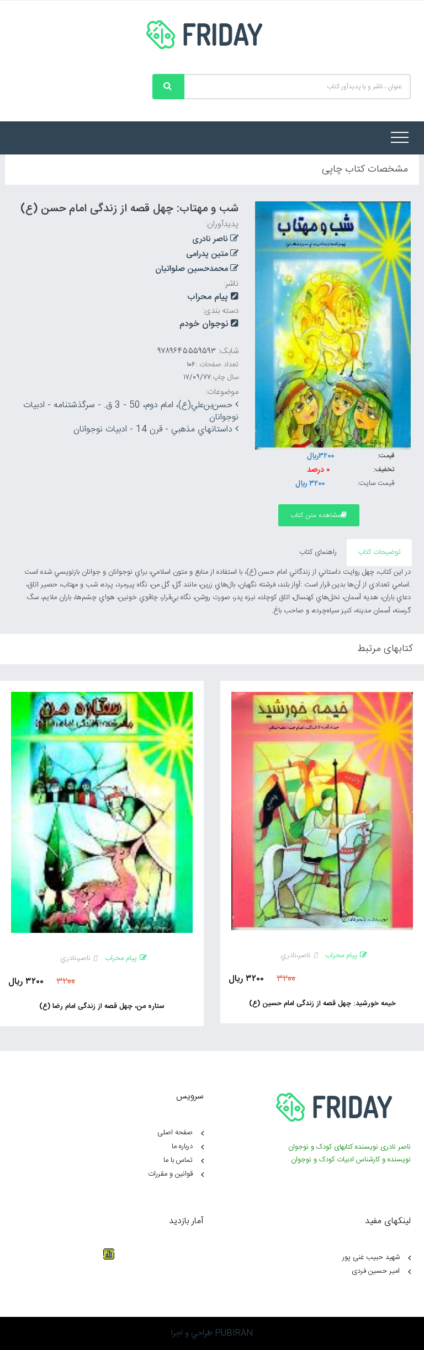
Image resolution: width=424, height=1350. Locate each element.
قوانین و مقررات (170, 1174)
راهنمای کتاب (318, 552)
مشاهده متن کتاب (315, 515)
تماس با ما (178, 1160)
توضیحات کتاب (379, 552)
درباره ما (182, 1146)
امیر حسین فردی (376, 1271)
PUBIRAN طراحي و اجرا (212, 1333)
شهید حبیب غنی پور (371, 1257)
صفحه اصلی (175, 1133)
